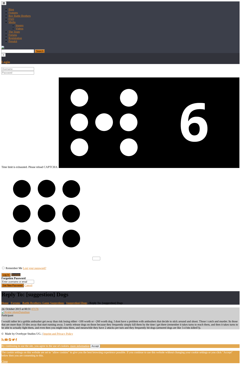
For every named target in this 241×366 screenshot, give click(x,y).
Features (13, 12)
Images (19, 25)
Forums (12, 34)
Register (15, 274)
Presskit (12, 41)
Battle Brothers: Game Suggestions (43, 302)
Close (4, 361)
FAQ (11, 19)
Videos (19, 28)
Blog (11, 9)
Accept (95, 346)
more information (79, 345)
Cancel (28, 285)
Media (12, 22)
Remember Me (14, 268)
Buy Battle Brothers (19, 15)
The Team (14, 31)
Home (4, 302)
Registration (15, 38)
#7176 (34, 308)
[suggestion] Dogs (76, 302)
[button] (2, 47)
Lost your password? (34, 268)
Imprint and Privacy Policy (58, 333)
